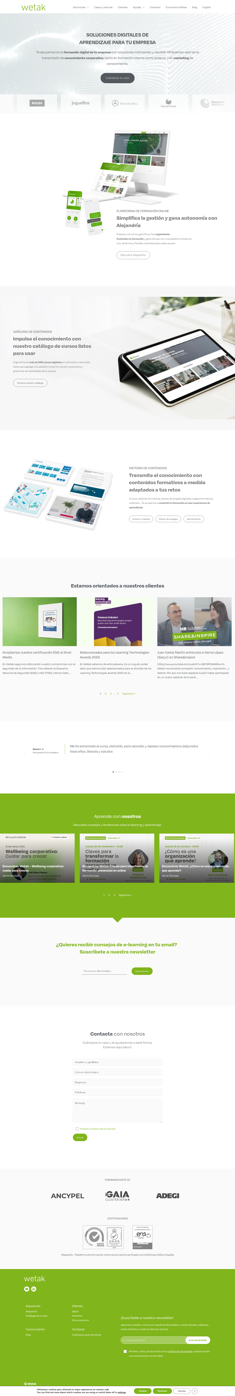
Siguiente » (128, 693)
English (207, 7)
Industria (77, 1315)
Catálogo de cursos (36, 1315)
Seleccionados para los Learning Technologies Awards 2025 (114, 654)
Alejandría (31, 1311)
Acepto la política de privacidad (97, 1128)
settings (122, 1392)
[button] (24, 754)
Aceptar (143, 1390)
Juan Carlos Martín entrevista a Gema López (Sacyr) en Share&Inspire (190, 654)
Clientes (123, 7)
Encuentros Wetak (176, 7)
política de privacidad (180, 1351)
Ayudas (137, 7)
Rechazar (162, 1390)
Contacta (155, 7)
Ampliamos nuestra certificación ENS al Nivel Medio (37, 654)
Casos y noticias (103, 7)
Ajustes (182, 1390)
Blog (194, 7)
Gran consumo (80, 1320)
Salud (75, 1311)
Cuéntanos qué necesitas (86, 1334)
